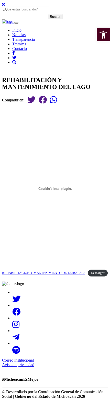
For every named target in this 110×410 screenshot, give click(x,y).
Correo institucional (18, 360)
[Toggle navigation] (16, 23)
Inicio (16, 30)
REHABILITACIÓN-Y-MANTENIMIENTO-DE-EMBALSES (43, 273)
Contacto (19, 48)
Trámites (19, 44)
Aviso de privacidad (18, 365)
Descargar (97, 273)
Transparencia (23, 39)
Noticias (19, 35)
